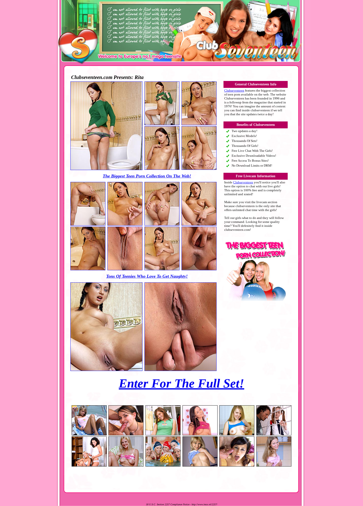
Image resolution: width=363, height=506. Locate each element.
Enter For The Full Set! (181, 383)
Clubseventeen (234, 90)
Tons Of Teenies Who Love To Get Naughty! (147, 276)
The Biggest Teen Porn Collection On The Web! (147, 176)
